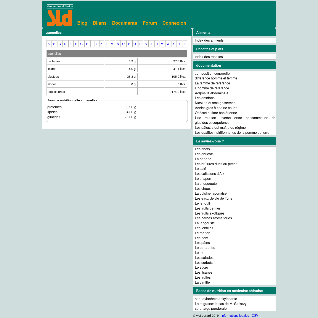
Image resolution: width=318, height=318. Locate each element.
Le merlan (202, 232)
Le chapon (203, 178)
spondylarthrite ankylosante (216, 298)
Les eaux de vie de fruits (213, 198)
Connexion (174, 22)
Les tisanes (203, 272)
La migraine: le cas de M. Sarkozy (221, 303)
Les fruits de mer (207, 208)
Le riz (199, 252)
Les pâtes (202, 242)
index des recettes (209, 56)
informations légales (235, 315)
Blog (82, 22)
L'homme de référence (212, 88)
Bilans (100, 22)
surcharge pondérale (211, 308)
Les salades (204, 257)
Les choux (203, 188)
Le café (200, 168)
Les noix (201, 237)
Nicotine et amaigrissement (215, 102)
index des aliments (209, 40)
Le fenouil (202, 203)
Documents (124, 22)
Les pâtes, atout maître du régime (220, 127)
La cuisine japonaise (211, 193)
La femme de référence (212, 83)
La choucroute (206, 183)
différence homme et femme (216, 78)
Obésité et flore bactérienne (216, 112)
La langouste (205, 222)
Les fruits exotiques (210, 213)
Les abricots (204, 153)
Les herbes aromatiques (213, 217)
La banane (203, 158)
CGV (255, 315)
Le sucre (201, 267)
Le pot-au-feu (205, 247)
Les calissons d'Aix (209, 173)
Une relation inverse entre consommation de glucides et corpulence (235, 120)
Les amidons (205, 97)
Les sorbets (204, 262)
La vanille (202, 282)
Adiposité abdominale (211, 92)
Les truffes (203, 277)
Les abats (202, 148)
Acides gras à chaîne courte (216, 107)
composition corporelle (212, 73)
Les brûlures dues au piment (216, 163)
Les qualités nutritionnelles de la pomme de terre (232, 132)
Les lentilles (204, 227)
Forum (150, 22)
